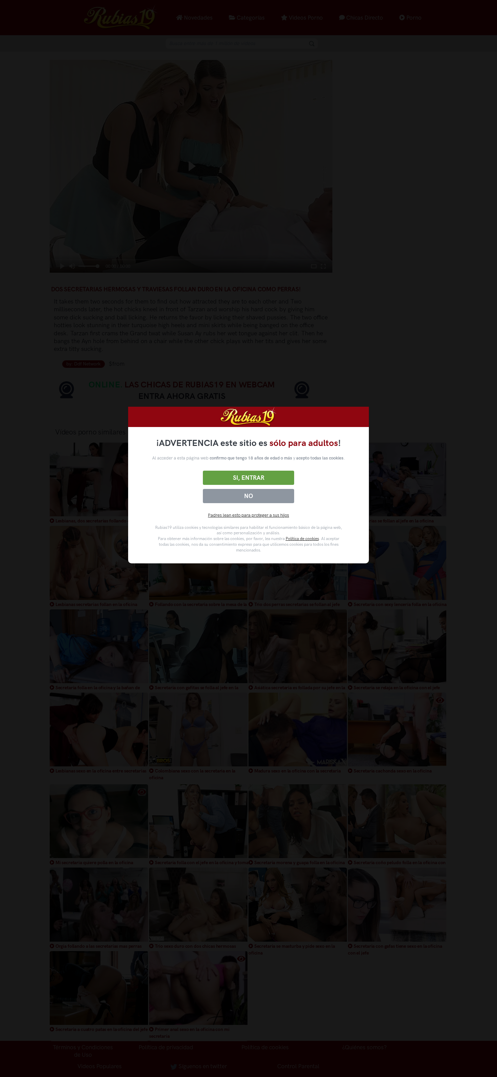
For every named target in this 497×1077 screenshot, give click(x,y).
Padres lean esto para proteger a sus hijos (248, 515)
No (248, 496)
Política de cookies (302, 538)
